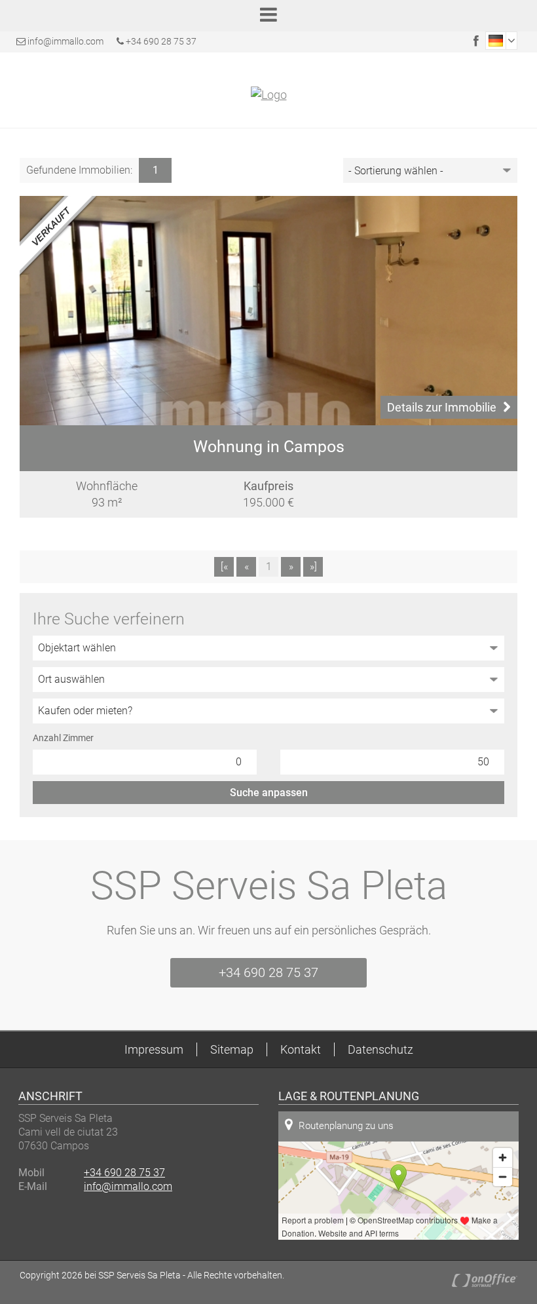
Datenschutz (380, 1049)
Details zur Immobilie (441, 407)
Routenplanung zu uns (346, 1126)
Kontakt (300, 1049)
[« (224, 566)
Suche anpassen (269, 792)
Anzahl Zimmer (63, 738)
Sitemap (231, 1049)
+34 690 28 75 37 (160, 41)
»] (313, 566)
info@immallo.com (65, 41)
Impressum (153, 1049)
